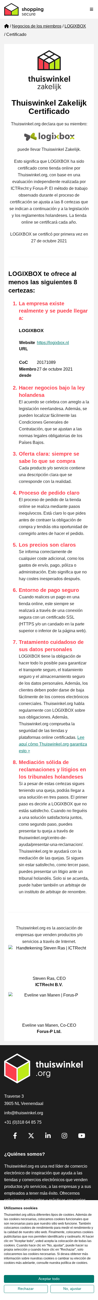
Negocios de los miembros (36, 26)
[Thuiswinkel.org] (23, 9)
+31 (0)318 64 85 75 (23, 1122)
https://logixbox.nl (53, 342)
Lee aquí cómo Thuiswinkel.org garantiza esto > (53, 744)
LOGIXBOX (75, 26)
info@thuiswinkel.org (23, 1113)
